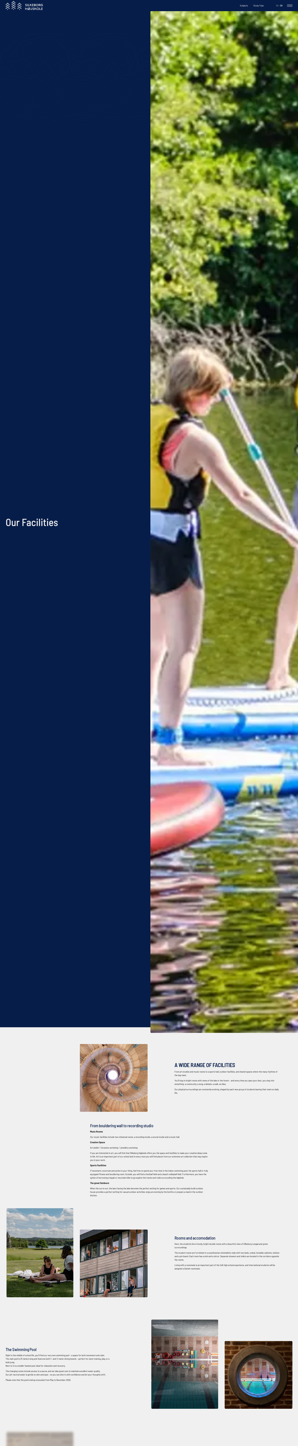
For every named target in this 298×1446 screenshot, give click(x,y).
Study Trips (258, 5)
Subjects (244, 5)
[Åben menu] (289, 5)
